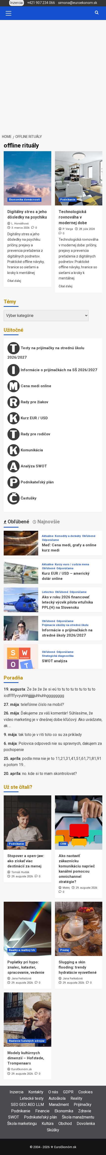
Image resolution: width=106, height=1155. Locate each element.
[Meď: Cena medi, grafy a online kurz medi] (21, 548)
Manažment (59, 1104)
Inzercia (16, 1092)
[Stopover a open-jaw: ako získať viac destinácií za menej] (27, 822)
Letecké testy (32, 1098)
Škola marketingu (22, 1123)
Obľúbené (88, 536)
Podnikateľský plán (37, 482)
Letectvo (48, 592)
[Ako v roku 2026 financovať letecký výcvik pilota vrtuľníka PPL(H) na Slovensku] (21, 604)
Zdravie (84, 1111)
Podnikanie (67, 199)
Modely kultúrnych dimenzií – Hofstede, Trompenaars (25, 1058)
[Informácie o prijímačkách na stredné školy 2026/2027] (21, 633)
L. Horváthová (20, 223)
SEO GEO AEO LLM (27, 1104)
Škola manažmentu (78, 1117)
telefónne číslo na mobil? (42, 704)
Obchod (65, 1123)
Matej (66, 887)
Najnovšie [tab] (48, 522)
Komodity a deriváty (68, 536)
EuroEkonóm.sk (21, 1069)
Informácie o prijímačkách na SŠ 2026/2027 (58, 370)
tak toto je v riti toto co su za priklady (50, 734)
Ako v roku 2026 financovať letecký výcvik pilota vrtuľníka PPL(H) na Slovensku (67, 602)
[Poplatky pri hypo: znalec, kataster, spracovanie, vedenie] (27, 929)
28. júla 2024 (87, 229)
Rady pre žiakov (34, 402)
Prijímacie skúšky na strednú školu (65, 625)
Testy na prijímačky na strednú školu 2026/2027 (45, 353)
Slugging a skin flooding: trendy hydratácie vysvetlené (78, 967)
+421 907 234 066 (41, 3)
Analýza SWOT (33, 466)
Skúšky (53, 1130)
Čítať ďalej (14, 281)
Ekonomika (63, 1111)
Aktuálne (47, 536)
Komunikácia (31, 450)
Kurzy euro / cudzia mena (72, 564)
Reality (76, 1098)
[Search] (97, 12)
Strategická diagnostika (57, 656)
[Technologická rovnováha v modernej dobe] (79, 178)
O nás (53, 1092)
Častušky (28, 498)
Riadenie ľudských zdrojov (27, 1041)
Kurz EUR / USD (34, 418)
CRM (63, 843)
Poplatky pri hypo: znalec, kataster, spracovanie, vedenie (25, 967)
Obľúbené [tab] (17, 522)
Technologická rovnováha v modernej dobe (73, 217)
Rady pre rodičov (35, 434)
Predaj (64, 950)
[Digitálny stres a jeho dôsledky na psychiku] (27, 178)
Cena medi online (35, 386)
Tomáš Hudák (20, 872)
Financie (42, 1111)
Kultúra (47, 1123)
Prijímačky (82, 1104)
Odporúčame (50, 540)
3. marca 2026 (20, 227)
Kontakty (35, 1092)
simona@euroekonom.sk (77, 3)
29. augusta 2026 (22, 876)
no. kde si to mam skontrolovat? (49, 773)
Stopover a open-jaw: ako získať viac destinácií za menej (25, 861)
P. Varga (68, 229)
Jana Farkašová (21, 978)
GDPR (68, 1092)
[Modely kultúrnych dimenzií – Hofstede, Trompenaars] (27, 1019)
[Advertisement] (53, 75)
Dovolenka (86, 1123)
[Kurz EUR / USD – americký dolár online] (21, 576)
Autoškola (57, 1098)
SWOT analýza (54, 661)
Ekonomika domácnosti (24, 199)
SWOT (13, 1117)
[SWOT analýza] (21, 661)
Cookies (85, 1092)
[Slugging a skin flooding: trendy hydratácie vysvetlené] (79, 929)
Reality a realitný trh (22, 950)
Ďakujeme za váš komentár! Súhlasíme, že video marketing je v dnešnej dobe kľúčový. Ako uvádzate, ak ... (53, 719)
